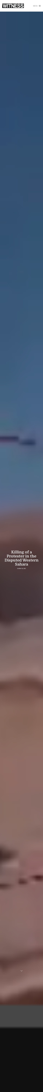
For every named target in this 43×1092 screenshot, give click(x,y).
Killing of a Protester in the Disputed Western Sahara (22, 558)
